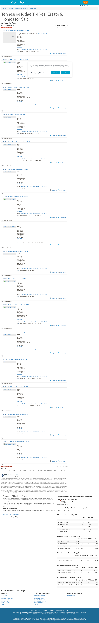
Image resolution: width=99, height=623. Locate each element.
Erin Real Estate (4, 595)
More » (3, 604)
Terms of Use (45, 610)
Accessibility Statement (60, 610)
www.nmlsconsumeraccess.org (75, 618)
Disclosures (52, 610)
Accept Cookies (65, 72)
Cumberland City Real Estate (7, 598)
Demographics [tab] (67, 510)
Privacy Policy (37, 610)
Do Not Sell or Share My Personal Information (37, 73)
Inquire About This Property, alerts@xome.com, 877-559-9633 (33, 49)
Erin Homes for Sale (38, 596)
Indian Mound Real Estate (6, 599)
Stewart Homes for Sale (39, 598)
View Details (19, 47)
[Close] (69, 63)
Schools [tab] (60, 510)
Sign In (85, 2)
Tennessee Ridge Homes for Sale (40, 595)
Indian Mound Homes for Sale (40, 601)
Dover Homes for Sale (38, 602)
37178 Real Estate (71, 595)
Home (32, 610)
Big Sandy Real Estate (5, 602)
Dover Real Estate (4, 601)
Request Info (54, 53)
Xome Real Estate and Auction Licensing (20, 612)
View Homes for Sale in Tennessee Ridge (11, 514)
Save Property (63, 53)
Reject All (55, 72)
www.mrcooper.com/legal (25, 619)
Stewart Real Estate (5, 596)
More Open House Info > (43, 33)
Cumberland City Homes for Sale (41, 599)
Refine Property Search (7, 27)
